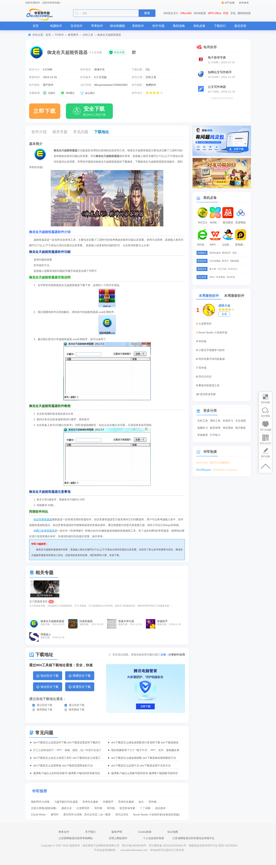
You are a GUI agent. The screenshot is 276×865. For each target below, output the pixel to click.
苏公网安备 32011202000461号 (168, 845)
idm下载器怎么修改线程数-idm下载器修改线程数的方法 (143, 757)
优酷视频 (234, 261)
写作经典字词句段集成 (211, 358)
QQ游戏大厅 (228, 244)
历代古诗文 (121, 814)
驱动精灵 (228, 222)
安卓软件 (77, 25)
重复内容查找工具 (208, 385)
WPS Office (214, 13)
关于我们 (90, 831)
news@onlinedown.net (133, 849)
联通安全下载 (82, 686)
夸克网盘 (220, 277)
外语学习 (228, 420)
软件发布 (244, 2)
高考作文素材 (90, 801)
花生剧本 (160, 808)
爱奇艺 (225, 261)
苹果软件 (97, 25)
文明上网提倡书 (118, 838)
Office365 (186, 13)
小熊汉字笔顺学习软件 (211, 350)
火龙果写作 (83, 808)
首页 (36, 25)
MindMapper (203, 469)
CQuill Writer (38, 814)
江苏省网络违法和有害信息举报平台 (193, 838)
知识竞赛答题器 (43, 519)
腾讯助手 (226, 253)
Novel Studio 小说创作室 (212, 332)
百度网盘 (240, 222)
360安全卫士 (170, 13)
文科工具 (88, 34)
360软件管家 (216, 222)
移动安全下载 (50, 686)
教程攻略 (179, 25)
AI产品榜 (230, 2)
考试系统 (228, 427)
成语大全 (66, 808)
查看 (224, 314)
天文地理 (240, 420)
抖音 (225, 13)
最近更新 (240, 25)
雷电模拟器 (241, 244)
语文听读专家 (127, 808)
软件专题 (158, 25)
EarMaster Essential (225, 469)
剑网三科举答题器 (44, 530)
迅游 (234, 253)
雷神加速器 (215, 253)
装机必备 (199, 25)
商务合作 (64, 831)
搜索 (147, 13)
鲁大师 (212, 269)
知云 (141, 801)
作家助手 (108, 801)
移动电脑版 (117, 25)
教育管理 (215, 427)
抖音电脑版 (215, 261)
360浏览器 (200, 13)
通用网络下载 (44, 709)
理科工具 (215, 420)
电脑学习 (202, 427)
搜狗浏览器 (244, 13)
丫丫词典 (145, 808)
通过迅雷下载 (44, 705)
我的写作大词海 (40, 801)
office (212, 277)
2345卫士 (233, 269)
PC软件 (59, 34)
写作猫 (152, 801)
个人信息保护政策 (153, 838)
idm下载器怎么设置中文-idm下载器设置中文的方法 (141, 765)
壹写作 (55, 814)
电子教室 (240, 427)
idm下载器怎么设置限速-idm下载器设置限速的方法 (63, 765)
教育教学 (73, 34)
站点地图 (172, 831)
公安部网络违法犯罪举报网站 (76, 838)
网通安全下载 (82, 675)
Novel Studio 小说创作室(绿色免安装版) (156, 814)
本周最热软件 (209, 296)
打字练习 (215, 434)
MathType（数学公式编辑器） (214, 462)
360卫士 (202, 222)
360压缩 (230, 277)
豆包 (233, 13)
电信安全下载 (50, 675)
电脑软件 (56, 25)
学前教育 (202, 434)
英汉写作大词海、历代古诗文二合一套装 (87, 814)
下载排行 (220, 25)
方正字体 (221, 269)
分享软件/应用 (176, 654)
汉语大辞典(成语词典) (44, 808)
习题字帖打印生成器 (66, 801)
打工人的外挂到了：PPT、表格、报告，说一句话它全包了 (67, 750)
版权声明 (117, 831)
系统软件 (138, 25)
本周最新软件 (234, 296)
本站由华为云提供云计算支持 (167, 849)
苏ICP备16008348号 (134, 845)
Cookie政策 (145, 831)
